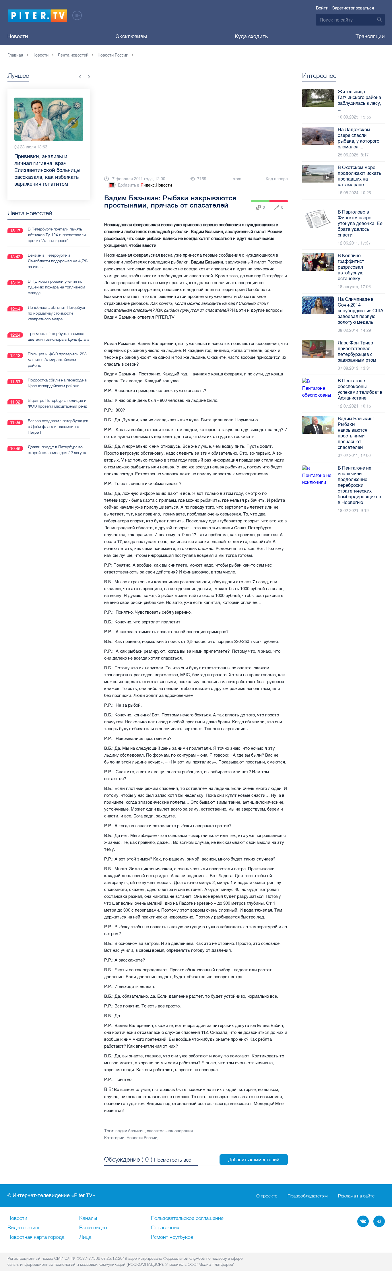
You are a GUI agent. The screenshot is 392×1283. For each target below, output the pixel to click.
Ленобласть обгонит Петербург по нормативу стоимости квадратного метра (57, 299)
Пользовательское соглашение (187, 1218)
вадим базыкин (130, 1131)
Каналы (88, 1218)
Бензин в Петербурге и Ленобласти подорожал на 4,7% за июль (58, 247)
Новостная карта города (35, 1237)
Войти (322, 8)
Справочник (165, 1228)
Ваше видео (93, 1228)
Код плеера (277, 179)
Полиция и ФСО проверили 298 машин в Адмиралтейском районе (57, 346)
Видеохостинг (23, 1228)
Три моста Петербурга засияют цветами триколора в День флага (58, 322)
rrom (237, 179)
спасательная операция (170, 1131)
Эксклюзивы (131, 36)
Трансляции (370, 36)
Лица (85, 1237)
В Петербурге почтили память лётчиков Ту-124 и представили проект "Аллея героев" (57, 221)
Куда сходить (251, 36)
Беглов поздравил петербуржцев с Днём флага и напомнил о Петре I (58, 412)
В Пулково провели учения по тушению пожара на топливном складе (56, 273)
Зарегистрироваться (353, 8)
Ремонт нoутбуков (172, 1237)
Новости (17, 36)
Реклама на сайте (356, 1195)
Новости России (142, 1137)
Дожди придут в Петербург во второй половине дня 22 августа (57, 436)
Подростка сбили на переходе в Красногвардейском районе (57, 369)
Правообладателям (308, 1195)
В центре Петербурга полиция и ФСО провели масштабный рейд (57, 389)
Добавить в (145, 185)
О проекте (266, 1195)
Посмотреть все (172, 1159)
